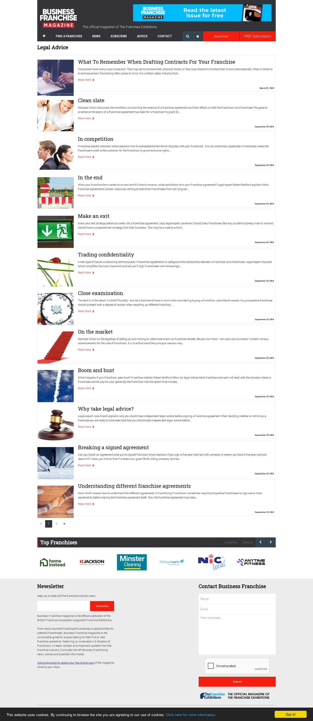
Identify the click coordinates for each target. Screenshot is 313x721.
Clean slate (91, 100)
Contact (165, 36)
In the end (90, 177)
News (96, 36)
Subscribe (119, 36)
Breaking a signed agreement (113, 447)
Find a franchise (69, 36)
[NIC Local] (211, 562)
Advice (142, 36)
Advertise (221, 36)
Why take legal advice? (106, 408)
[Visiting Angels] (172, 562)
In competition (95, 138)
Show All (248, 542)
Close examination (100, 293)
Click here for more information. (191, 714)
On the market (95, 331)
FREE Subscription (257, 36)
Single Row (231, 542)
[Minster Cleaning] (132, 562)
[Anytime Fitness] (251, 562)
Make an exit (93, 216)
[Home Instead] (52, 562)
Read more (84, 79)
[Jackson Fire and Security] (92, 562)
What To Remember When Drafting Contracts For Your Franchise (156, 61)
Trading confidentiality (106, 254)
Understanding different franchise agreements (134, 485)
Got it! (291, 714)
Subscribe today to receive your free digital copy (65, 662)
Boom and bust (96, 370)
